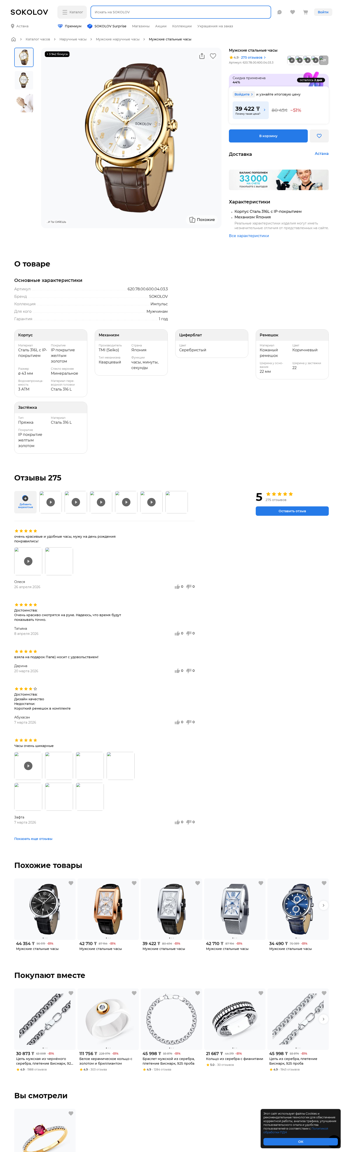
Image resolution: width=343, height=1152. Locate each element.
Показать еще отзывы (33, 839)
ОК (300, 1142)
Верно (29, 22)
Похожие (206, 219)
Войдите (242, 94)
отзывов (251, 57)
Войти (323, 12)
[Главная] (13, 39)
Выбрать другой (69, 22)
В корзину (268, 136)
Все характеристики (249, 236)
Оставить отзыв (292, 511)
